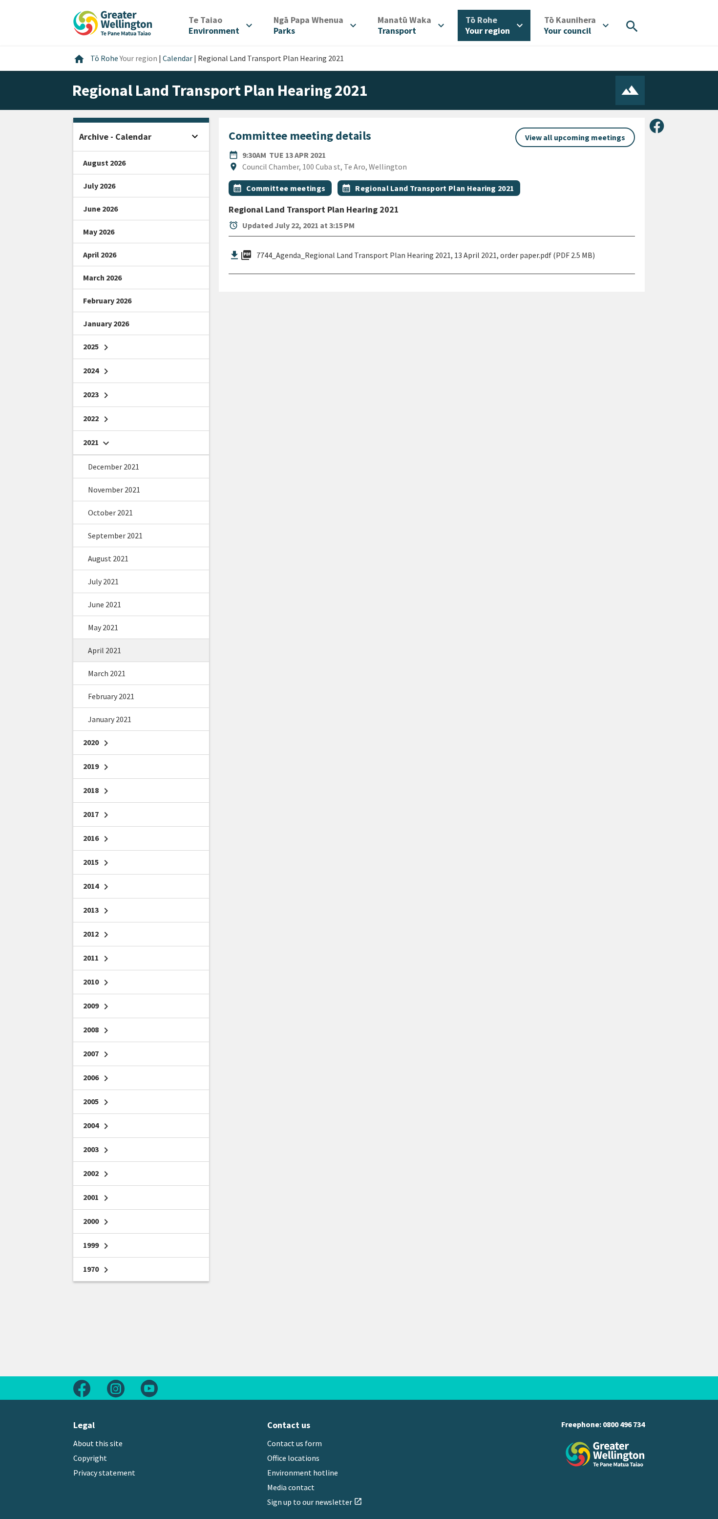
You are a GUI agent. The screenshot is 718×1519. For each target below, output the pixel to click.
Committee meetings (286, 188)
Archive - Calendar (115, 136)
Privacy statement (104, 1472)
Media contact (291, 1487)
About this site (98, 1443)
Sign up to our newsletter (314, 1502)
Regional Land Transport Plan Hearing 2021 (434, 188)
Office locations (293, 1458)
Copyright (90, 1458)
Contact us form (294, 1443)
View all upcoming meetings (575, 137)
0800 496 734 (624, 1424)
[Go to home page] (112, 22)
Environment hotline (302, 1472)
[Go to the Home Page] (605, 1454)
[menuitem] (220, 25)
